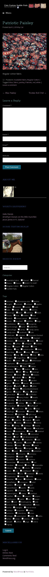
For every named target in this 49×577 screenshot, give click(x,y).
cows (8, 346)
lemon (40, 411)
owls (38, 440)
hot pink (22, 406)
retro (28, 465)
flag (26, 372)
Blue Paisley (9, 93)
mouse (28, 428)
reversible (38, 465)
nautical (40, 431)
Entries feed (8, 553)
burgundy (32, 324)
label (37, 409)
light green (10, 417)
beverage (10, 312)
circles (31, 341)
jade (8, 409)
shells (30, 476)
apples (39, 304)
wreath (9, 522)
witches (26, 519)
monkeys (27, 425)
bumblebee (11, 324)
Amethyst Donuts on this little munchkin (19, 217)
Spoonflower (11, 488)
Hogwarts (10, 403)
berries (34, 310)
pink (8, 451)
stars (18, 496)
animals (19, 304)
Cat (22, 27)
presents (21, 454)
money (16, 425)
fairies (33, 366)
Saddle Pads (11, 289)
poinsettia (25, 451)
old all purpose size (30, 437)
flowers (36, 375)
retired (20, 465)
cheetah (36, 338)
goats (8, 389)
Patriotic (28, 82)
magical (28, 420)
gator (8, 383)
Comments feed (9, 555)
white (38, 82)
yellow (18, 522)
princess (32, 454)
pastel (28, 442)
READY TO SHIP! (30, 283)
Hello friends (8, 214)
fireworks (10, 372)
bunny (22, 324)
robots (27, 468)
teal (8, 502)
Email (5, 145)
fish (19, 372)
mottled (19, 428)
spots (32, 488)
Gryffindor (32, 394)
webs (40, 516)
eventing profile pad (26, 363)
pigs (39, 448)
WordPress (18, 571)
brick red (34, 318)
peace (27, 445)
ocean (9, 437)
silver (19, 479)
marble (9, 423)
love (8, 420)
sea (21, 473)
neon (16, 434)
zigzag (9, 524)
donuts (25, 355)
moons (37, 425)
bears (25, 310)
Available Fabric (20, 80)
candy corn (10, 332)
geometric (36, 383)
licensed (9, 414)
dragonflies (20, 358)
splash (19, 485)
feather (27, 369)
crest (35, 346)
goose (9, 392)
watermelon (21, 516)
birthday (29, 312)
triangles (18, 507)
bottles (26, 315)
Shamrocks (11, 476)
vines (32, 513)
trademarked (26, 505)
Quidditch (10, 459)
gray (27, 392)
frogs (33, 377)
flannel (9, 375)
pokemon (37, 451)
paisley (22, 82)
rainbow (31, 459)
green (34, 392)
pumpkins (10, 456)
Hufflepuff (33, 406)
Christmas (21, 341)
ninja (24, 434)
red (34, 82)
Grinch (21, 394)
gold (16, 389)
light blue (20, 414)
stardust (33, 493)
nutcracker (34, 434)
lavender (21, 411)
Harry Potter (24, 397)
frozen (9, 380)
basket (27, 307)
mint (8, 425)
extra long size (12, 366)
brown (9, 321)
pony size (10, 454)
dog (17, 355)
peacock (9, 448)
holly (30, 403)
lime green (29, 417)
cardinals (23, 332)
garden (34, 380)
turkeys (9, 510)
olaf (17, 437)
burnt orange (11, 327)
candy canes (33, 329)
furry (25, 380)
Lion (39, 417)
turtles (30, 510)
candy (22, 329)
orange (17, 440)
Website (6, 155)
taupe (36, 499)
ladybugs (10, 411)
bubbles (29, 321)
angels (9, 304)
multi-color (39, 428)
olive (8, 440)
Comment (7, 105)
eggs (26, 360)
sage (36, 471)
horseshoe (10, 406)
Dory (34, 355)
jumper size (18, 409)
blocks (9, 315)
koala (29, 409)
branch (9, 318)
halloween (10, 397)
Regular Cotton (33, 80)
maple (37, 420)
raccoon (21, 459)
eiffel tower (36, 360)
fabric (16, 82)
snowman (23, 482)
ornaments (28, 440)
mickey (19, 423)
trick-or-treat (31, 507)
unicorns (10, 513)
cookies (38, 343)
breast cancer (21, 318)
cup (17, 349)
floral (27, 375)
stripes (37, 496)
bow (34, 315)
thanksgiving (26, 502)
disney (9, 355)
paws (18, 445)
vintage (9, 516)
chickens (10, 341)
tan (29, 499)
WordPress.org (9, 558)
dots (42, 355)
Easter (17, 360)
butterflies (33, 327)
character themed (35, 335)
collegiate (28, 343)
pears (19, 448)
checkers (26, 338)
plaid (16, 451)
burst (23, 327)
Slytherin (29, 479)
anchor (36, 301)
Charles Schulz (12, 338)
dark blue (10, 352)
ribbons (9, 468)
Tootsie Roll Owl (37, 93)
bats (8, 310)
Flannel (26, 280)
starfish (9, 496)
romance (37, 468)
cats (32, 332)
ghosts (9, 386)
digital (36, 352)
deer (20, 352)
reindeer (10, 465)
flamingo (35, 372)
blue (11, 82)
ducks (8, 360)
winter (17, 519)
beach (16, 310)
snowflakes (11, 482)
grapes (18, 392)
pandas (19, 442)
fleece (18, 375)
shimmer (10, 479)
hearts (35, 397)
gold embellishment (30, 389)
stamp (23, 493)
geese (25, 383)
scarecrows (11, 473)
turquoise (20, 510)
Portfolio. (29, 571)
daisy (39, 349)
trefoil (8, 507)
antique (29, 304)
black (38, 312)
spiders (9, 485)
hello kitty (10, 400)
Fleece (9, 283)
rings (18, 468)
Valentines (21, 513)
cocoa (8, 343)
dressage (33, 358)
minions (28, 423)
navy (8, 434)
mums (8, 431)
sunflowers (11, 499)
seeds (40, 473)
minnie (38, 423)
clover (40, 341)
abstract (9, 301)
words (36, 519)
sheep (22, 476)
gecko (16, 383)
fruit (17, 380)
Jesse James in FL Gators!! (13, 219)
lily (20, 417)
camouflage (11, 329)
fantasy (9, 369)
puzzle (30, 456)
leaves (31, 411)
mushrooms (20, 431)
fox (25, 377)
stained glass (11, 493)
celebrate (10, 335)
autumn (17, 307)
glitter (34, 386)
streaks (27, 496)
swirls (21, 499)
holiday (21, 403)
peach (36, 445)
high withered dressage (27, 400)
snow (38, 479)
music (30, 431)
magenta (17, 420)
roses (8, 471)
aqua (8, 307)
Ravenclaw (10, 462)
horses (38, 403)
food (8, 377)
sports (23, 488)
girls (26, 386)
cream (26, 346)
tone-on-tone (11, 505)
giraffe (18, 386)
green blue (10, 394)
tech (15, 502)
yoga (27, 522)
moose (9, 428)
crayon (17, 346)
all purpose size (23, 301)
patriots (9, 445)
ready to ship (24, 462)
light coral (32, 414)
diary (27, 352)
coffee (17, 343)
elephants (10, 363)
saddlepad (26, 471)
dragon (9, 358)
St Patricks (21, 490)
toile (36, 502)
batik (36, 307)
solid (33, 482)
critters (9, 349)
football (17, 377)
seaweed (30, 473)
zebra (35, 522)
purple (21, 456)
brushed (18, 321)
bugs (38, 321)
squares (9, 490)
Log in (5, 550)
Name (6, 134)
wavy (32, 516)
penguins (29, 448)
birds (20, 312)
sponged (29, 485)
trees (37, 505)
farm (18, 369)
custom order (27, 349)
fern (36, 369)
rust (16, 471)
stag (31, 490)
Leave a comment (10, 85)
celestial (21, 335)
